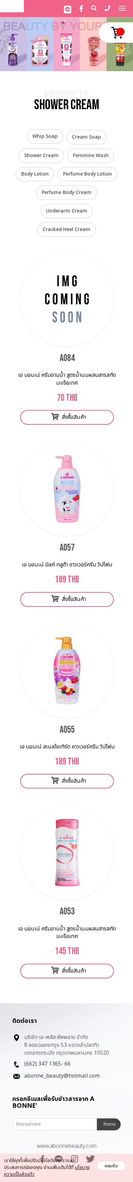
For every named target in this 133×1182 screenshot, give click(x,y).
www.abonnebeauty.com (67, 1146)
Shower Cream (41, 155)
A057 (67, 547)
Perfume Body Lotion (87, 174)
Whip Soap (45, 136)
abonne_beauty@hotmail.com (62, 1076)
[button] (10, 45)
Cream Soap (86, 137)
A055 (67, 729)
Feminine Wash (91, 155)
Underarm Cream (66, 211)
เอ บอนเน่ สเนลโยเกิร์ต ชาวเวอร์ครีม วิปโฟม (67, 747)
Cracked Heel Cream (66, 229)
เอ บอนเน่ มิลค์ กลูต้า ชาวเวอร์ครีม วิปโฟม (67, 565)
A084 (67, 358)
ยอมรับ (111, 1165)
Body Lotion (35, 174)
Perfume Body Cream (66, 192)
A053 (67, 911)
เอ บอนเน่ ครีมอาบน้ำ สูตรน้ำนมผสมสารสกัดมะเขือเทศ (67, 379)
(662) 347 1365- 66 (47, 1064)
